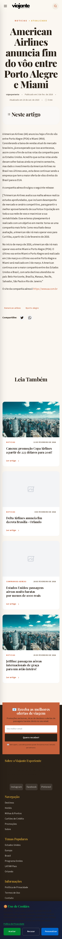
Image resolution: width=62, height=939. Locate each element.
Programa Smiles (14, 861)
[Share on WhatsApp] (30, 317)
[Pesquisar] (55, 6)
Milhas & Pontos (13, 813)
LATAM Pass (11, 866)
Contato (9, 898)
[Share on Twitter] (22, 317)
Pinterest (46, 787)
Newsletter (33, 357)
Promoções (11, 824)
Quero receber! (31, 737)
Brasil (8, 855)
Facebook (31, 787)
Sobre (8, 829)
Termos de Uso (12, 892)
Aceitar (12, 931)
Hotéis (8, 808)
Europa (8, 850)
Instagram (16, 787)
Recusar (31, 931)
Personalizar (51, 931)
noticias (21, 20)
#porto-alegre (32, 308)
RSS (33, 348)
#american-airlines (12, 308)
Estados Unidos (13, 845)
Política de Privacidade (14, 923)
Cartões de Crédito (14, 818)
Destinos (9, 802)
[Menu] (5, 6)
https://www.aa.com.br (45, 289)
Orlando (9, 871)
